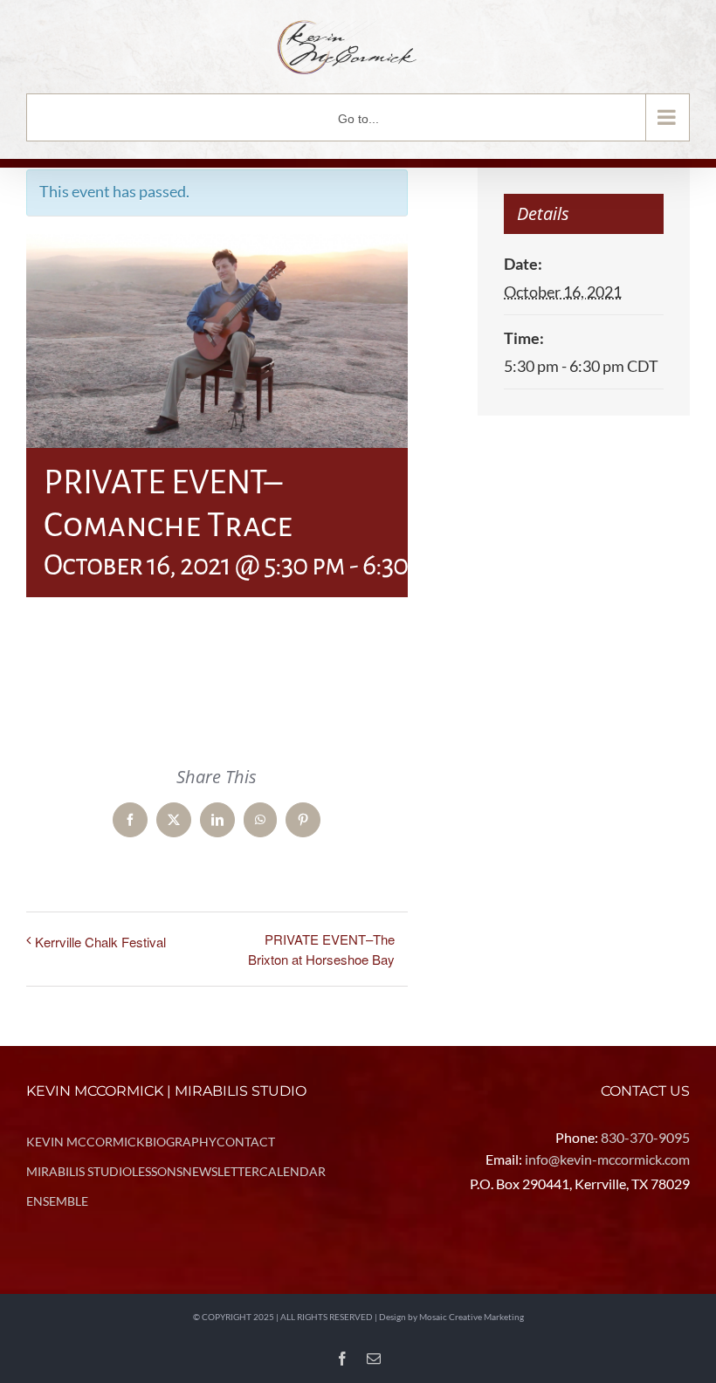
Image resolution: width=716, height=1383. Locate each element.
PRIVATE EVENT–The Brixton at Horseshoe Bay (321, 949)
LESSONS (157, 1171)
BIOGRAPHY (181, 1141)
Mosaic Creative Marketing (471, 1316)
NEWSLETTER (220, 1171)
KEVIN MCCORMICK (85, 1141)
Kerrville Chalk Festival (100, 941)
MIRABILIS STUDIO (79, 1171)
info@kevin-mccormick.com (607, 1159)
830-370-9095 (645, 1137)
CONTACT (246, 1141)
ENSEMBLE (57, 1201)
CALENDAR (292, 1171)
